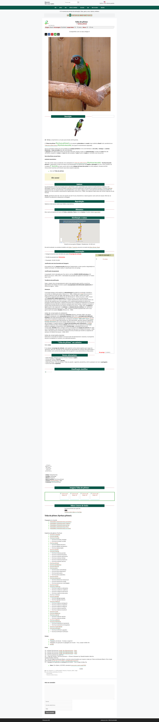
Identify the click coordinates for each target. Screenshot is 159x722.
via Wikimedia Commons (71, 660)
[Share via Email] (55, 34)
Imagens (102, 7)
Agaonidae (97, 212)
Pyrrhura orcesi (54, 611)
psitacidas (55, 672)
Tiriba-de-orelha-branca (51, 145)
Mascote (47, 2)
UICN (67, 254)
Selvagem (82, 7)
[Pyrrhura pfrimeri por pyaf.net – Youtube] (74, 496)
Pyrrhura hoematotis (55, 621)
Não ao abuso (95, 7)
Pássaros (51, 670)
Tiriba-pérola (49, 673)
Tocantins (74, 247)
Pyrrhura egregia (54, 596)
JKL (78, 15)
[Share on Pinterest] (52, 34)
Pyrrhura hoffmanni (55, 628)
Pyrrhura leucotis (54, 566)
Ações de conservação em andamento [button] (56, 313)
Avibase (52, 639)
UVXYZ (90, 15)
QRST (85, 15)
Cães (55, 7)
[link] (79, 74)
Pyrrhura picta (54, 568)
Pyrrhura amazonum (55, 578)
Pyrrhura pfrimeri (54, 563)
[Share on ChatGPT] (58, 34)
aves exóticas (49, 672)
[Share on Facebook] (49, 34)
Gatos (60, 7)
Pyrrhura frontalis (54, 538)
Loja (88, 7)
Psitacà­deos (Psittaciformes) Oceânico (60, 523)
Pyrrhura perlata (54, 549)
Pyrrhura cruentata (55, 534)
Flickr (75, 650)
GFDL (62, 660)
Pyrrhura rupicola (54, 615)
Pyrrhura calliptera (55, 620)
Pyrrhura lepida (54, 543)
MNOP (81, 15)
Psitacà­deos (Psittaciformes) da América (60, 521)
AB (68, 15)
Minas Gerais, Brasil (94, 247)
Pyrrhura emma (54, 576)
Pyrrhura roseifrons (55, 586)
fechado (99, 188)
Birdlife (52, 644)
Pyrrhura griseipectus (55, 564)
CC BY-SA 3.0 (56, 660)
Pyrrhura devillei (54, 536)
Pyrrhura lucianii (54, 584)
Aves (66, 7)
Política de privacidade (112, 720)
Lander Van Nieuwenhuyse (66, 650)
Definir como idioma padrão (107, 3)
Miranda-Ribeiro (54, 480)
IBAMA (90, 323)
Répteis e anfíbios (73, 7)
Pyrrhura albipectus (55, 613)
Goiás (70, 247)
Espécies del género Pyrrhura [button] (53, 533)
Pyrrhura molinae (54, 551)
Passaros (69, 670)
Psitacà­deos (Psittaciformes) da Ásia (59, 525)
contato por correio (104, 720)
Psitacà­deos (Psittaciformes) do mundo (60, 528)
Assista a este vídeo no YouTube (73, 512)
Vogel (76, 670)
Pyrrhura (60, 672)
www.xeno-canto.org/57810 (78, 665)
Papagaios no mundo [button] (51, 520)
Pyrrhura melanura (55, 601)
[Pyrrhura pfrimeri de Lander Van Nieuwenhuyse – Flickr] (85, 496)
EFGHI (75, 15)
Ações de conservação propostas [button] (54, 335)
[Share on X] (46, 34)
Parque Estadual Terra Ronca (81, 317)
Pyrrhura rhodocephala (56, 626)
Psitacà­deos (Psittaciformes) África (59, 526)
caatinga (69, 188)
